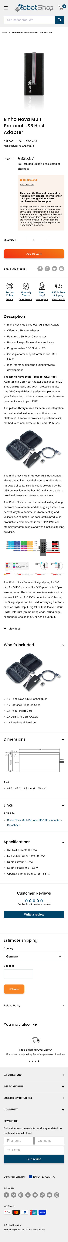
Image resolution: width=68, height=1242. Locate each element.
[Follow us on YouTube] (35, 1195)
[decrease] (22, 240)
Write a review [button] (34, 914)
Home (4, 32)
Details (9, 299)
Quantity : (10, 239)
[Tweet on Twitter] (54, 268)
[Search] (59, 20)
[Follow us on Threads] (56, 1195)
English (47, 1176)
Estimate (14, 989)
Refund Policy (12, 1005)
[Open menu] (6, 7)
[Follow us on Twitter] (13, 1195)
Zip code (9, 965)
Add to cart (34, 254)
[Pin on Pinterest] (47, 268)
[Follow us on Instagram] (20, 1195)
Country (8, 948)
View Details (25, 299)
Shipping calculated (45, 163)
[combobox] (29, 20)
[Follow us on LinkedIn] (49, 1195)
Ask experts (42, 299)
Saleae (9, 141)
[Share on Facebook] (40, 268)
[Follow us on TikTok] (42, 1195)
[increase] (45, 240)
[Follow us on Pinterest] (28, 1195)
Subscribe (34, 1159)
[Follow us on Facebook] (6, 1195)
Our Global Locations (15, 1176)
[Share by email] (61, 268)
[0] (61, 8)
